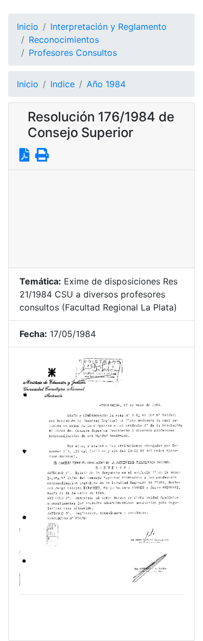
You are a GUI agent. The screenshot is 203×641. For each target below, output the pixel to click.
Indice (62, 84)
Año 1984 (106, 84)
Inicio (27, 26)
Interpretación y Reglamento (108, 26)
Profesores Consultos (73, 52)
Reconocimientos (64, 39)
